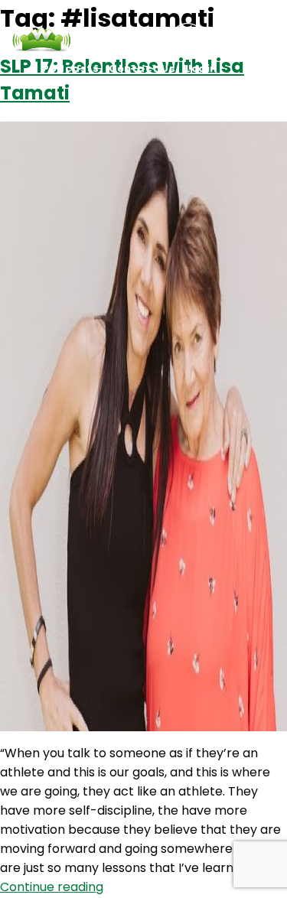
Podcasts (70, 68)
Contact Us (142, 68)
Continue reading (51, 887)
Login (201, 68)
